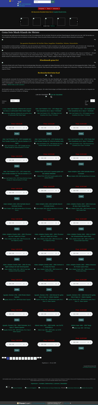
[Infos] (49, 76)
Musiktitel (53, 26)
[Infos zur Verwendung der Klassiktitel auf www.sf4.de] (49, 62)
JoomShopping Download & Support (89, 367)
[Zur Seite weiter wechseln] (38, 357)
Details (17, 133)
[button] (6, 1)
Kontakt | (42, 383)
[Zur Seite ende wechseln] (40, 357)
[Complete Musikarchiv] (11, 1)
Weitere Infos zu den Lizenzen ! (16, 84)
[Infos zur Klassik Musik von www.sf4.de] (49, 39)
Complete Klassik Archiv (59, 12)
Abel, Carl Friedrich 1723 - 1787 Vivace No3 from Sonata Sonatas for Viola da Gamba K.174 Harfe (16, 173)
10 (35, 358)
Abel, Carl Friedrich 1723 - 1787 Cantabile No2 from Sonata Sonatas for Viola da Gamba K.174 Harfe (16, 141)
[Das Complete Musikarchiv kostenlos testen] (5, 387)
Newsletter (64, 383)
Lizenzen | (57, 383)
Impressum (34, 383)
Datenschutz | (49, 383)
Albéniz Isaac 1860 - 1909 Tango (81, 325)
